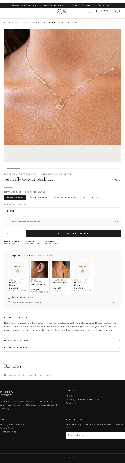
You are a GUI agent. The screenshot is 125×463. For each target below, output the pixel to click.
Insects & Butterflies (27, 23)
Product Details (16, 317)
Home (7, 23)
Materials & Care (16, 340)
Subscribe (95, 443)
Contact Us (71, 403)
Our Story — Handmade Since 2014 (83, 399)
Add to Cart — (73, 233)
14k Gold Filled (40, 197)
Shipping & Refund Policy (12, 424)
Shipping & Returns (17, 348)
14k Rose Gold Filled (67, 197)
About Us (70, 396)
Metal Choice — (25, 192)
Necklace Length (15, 205)
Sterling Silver (16, 197)
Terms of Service (8, 432)
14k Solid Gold (93, 197)
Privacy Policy (6, 428)
